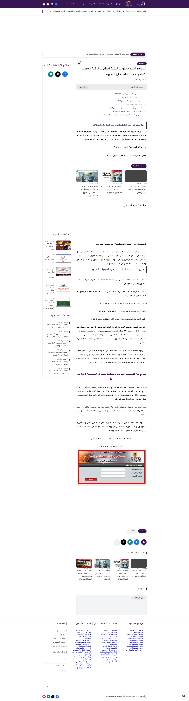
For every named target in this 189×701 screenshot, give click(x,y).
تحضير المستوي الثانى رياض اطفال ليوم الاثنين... (57, 354)
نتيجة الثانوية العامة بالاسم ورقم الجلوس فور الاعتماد (49, 306)
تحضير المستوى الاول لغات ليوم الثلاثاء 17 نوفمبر (57, 326)
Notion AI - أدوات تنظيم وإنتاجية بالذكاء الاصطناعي (108, 660)
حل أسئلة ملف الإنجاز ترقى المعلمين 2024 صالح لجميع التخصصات (50, 247)
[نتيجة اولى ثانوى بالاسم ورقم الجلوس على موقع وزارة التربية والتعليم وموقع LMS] (63, 258)
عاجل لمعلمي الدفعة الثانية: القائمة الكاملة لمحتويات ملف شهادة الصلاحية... (84, 575)
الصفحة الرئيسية (59, 631)
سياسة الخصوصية (73, 4)
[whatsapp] (47, 4)
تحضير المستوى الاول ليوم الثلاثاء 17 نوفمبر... (58, 344)
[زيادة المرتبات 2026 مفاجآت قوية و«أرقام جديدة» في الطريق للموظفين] (87, 176)
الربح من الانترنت (73, 11)
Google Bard (112, 632)
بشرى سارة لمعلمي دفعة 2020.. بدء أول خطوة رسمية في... (107, 54)
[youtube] (43, 4)
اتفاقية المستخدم (89, 4)
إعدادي (108, 11)
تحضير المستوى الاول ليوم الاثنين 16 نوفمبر (58, 363)
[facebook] (56, 4)
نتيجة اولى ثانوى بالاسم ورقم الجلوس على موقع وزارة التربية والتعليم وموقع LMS (49, 260)
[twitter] (52, 4)
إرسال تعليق (138, 598)
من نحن (118, 4)
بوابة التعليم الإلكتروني (135, 642)
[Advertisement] (94, 34)
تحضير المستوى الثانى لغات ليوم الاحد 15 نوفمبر (57, 372)
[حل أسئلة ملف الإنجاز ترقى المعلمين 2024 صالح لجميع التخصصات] (63, 245)
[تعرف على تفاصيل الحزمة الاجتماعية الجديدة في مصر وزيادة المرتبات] (111, 176)
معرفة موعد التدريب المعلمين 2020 (129, 101)
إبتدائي (118, 11)
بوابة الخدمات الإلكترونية (134, 650)
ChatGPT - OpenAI (110, 630)
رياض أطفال (130, 11)
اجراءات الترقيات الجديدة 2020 (132, 97)
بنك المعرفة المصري (135, 638)
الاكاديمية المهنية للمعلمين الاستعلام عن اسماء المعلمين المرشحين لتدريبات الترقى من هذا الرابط (50, 275)
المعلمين (142, 63)
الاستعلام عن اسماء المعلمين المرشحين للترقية (125, 108)
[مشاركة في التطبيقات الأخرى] (117, 542)
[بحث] (44, 11)
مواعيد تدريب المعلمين (134, 104)
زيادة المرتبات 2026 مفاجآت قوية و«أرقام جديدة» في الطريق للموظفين (89, 191)
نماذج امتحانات (87, 11)
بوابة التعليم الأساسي (135, 646)
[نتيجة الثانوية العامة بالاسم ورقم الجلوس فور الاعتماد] (63, 302)
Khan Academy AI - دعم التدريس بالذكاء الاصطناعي (82, 658)
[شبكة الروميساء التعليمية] (136, 4)
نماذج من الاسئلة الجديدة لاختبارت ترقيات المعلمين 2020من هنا (120, 115)
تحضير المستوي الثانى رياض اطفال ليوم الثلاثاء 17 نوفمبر (57, 335)
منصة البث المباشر (136, 644)
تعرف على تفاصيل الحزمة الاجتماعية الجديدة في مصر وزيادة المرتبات (111, 190)
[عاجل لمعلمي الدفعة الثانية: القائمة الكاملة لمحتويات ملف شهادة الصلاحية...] (84, 563)
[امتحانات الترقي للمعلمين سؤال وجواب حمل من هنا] (63, 287)
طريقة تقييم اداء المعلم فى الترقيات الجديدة (126, 111)
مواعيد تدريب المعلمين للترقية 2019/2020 (128, 94)
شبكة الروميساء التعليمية (115, 696)
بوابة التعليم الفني (136, 640)
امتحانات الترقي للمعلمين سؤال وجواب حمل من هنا (49, 291)
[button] (136, 542)
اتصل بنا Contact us (105, 4)
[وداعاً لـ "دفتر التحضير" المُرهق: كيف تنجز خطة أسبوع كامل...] (136, 176)
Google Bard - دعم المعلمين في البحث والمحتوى (84, 636)
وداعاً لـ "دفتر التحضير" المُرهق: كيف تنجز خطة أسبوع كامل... (137, 190)
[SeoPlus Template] (145, 696)
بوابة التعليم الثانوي (136, 648)
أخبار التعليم (142, 11)
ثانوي (99, 11)
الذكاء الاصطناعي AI (57, 11)
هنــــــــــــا (127, 256)
